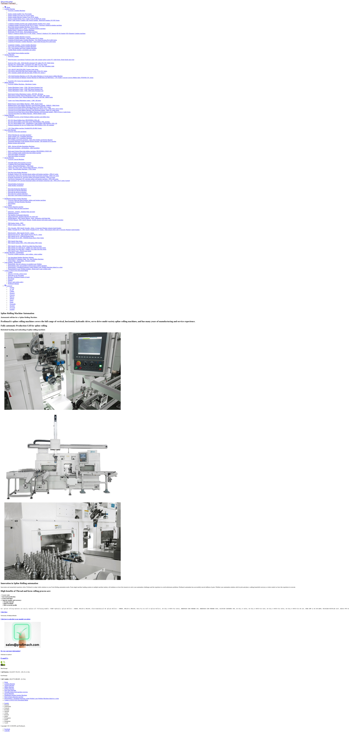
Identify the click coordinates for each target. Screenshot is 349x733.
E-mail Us (4, 658)
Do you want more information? (11, 651)
